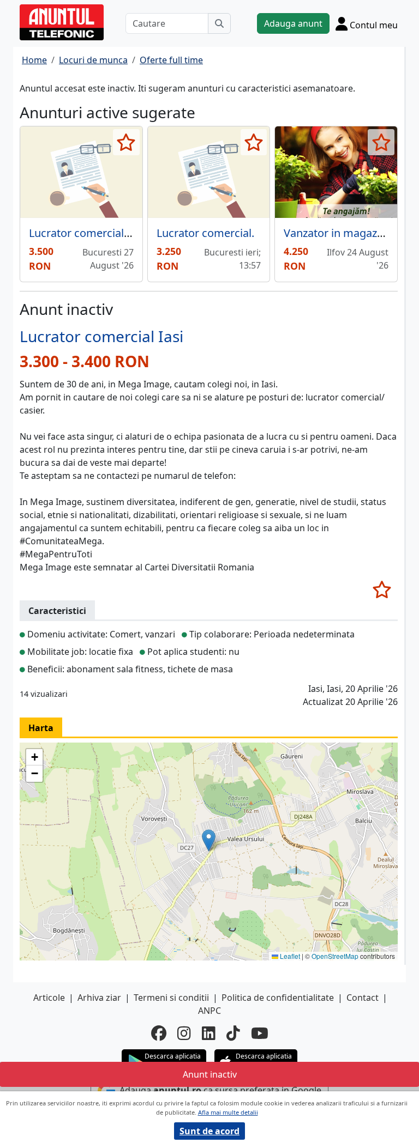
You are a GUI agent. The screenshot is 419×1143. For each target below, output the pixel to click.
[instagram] (184, 1033)
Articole (49, 998)
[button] (209, 840)
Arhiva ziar (99, 998)
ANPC (209, 1011)
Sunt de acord (209, 1131)
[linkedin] (209, 1033)
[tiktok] (233, 1033)
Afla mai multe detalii (228, 1112)
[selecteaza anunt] (126, 142)
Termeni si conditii (171, 998)
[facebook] (158, 1033)
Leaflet (289, 955)
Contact (362, 998)
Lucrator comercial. (205, 233)
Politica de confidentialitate (278, 998)
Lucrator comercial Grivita (94, 233)
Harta (40, 728)
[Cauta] (219, 23)
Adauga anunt (293, 23)
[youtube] (259, 1033)
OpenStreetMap (335, 955)
